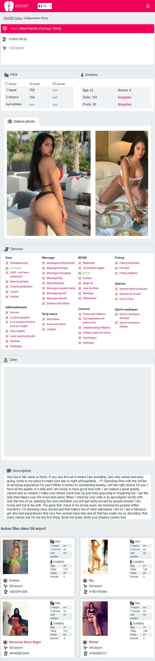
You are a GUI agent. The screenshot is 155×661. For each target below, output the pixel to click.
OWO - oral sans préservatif (19, 274)
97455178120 (18, 39)
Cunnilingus (89, 337)
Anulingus (16, 346)
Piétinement (89, 298)
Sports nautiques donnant (129, 316)
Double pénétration (21, 286)
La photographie (19, 317)
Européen (124, 97)
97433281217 (98, 653)
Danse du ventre (56, 324)
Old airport (16, 48)
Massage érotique (57, 267)
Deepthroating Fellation (96, 327)
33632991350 (18, 591)
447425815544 (19, 653)
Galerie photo (24, 121)
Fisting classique (129, 262)
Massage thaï (54, 278)
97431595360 (98, 591)
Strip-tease (53, 319)
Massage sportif (56, 293)
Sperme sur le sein (130, 293)
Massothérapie (55, 283)
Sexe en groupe (19, 281)
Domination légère (93, 267)
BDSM (86, 273)
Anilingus (88, 342)
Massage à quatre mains (61, 288)
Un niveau (15, 267)
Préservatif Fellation (94, 314)
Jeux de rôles (90, 288)
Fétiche (14, 296)
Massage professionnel (60, 262)
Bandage (88, 293)
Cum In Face (126, 298)
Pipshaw (15, 341)
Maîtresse (88, 262)
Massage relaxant (57, 298)
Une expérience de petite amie (94, 320)
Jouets (14, 291)
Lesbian (51, 329)
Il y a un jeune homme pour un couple (22, 323)
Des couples (17, 331)
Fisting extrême (128, 273)
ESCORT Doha (13, 18)
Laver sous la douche (22, 336)
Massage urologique (59, 273)
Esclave (87, 278)
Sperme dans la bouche (133, 288)
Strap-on (88, 283)
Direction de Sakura (58, 303)
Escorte (14, 312)
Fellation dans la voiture (96, 332)
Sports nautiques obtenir (129, 324)
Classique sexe (19, 262)
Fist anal (124, 267)
